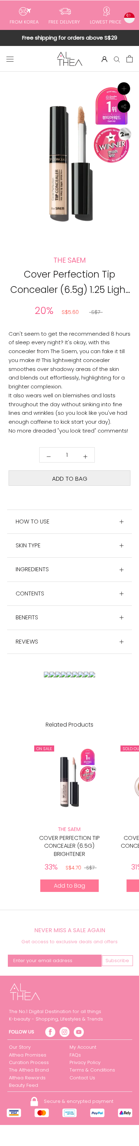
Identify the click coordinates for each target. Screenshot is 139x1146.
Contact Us (82, 1077)
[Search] (117, 59)
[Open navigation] (10, 59)
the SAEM (69, 829)
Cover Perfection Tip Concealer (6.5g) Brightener (69, 846)
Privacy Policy (85, 1062)
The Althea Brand (29, 1070)
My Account (83, 1047)
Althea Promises (27, 1055)
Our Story (20, 1047)
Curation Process (29, 1062)
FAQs (75, 1055)
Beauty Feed (23, 1085)
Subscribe (117, 960)
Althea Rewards (27, 1077)
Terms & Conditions (92, 1070)
